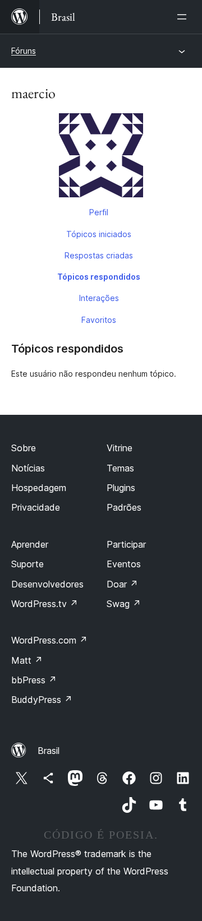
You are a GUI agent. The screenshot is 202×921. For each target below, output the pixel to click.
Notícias (28, 468)
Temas (120, 468)
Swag (124, 603)
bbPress (34, 680)
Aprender (29, 544)
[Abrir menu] (184, 17)
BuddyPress (41, 699)
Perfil (98, 212)
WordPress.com (49, 640)
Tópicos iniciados (98, 234)
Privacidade (35, 507)
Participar (126, 544)
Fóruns (23, 50)
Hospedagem (38, 487)
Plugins (121, 487)
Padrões (124, 507)
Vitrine (119, 447)
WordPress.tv (44, 603)
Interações (99, 298)
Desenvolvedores (47, 584)
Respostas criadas (99, 255)
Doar (122, 584)
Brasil (48, 750)
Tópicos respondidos (98, 276)
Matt (27, 660)
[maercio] (101, 157)
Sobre (23, 447)
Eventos (124, 564)
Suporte (27, 564)
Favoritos (98, 320)
